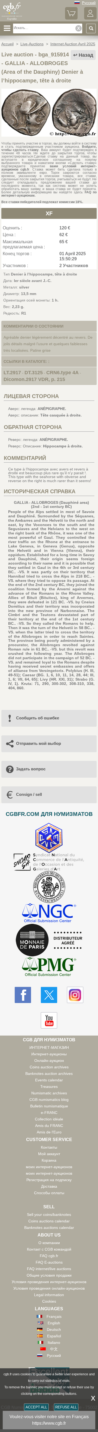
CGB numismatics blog (49, 1099)
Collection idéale (49, 1119)
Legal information (49, 1295)
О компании (49, 1243)
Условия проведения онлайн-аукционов (49, 1288)
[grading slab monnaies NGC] (49, 913)
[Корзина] (71, 18)
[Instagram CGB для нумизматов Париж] (75, 995)
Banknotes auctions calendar (49, 1227)
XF (49, 213)
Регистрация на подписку (49, 1180)
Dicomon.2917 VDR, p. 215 (34, 379)
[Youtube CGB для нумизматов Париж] (49, 1020)
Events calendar (49, 1080)
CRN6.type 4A (62, 372)
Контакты (49, 1147)
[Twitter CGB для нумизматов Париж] (49, 995)
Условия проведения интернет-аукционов (49, 1282)
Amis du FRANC (49, 1125)
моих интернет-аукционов (49, 1167)
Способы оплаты (49, 1193)
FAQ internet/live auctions (49, 1269)
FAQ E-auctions (49, 1262)
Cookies (49, 1301)
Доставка (49, 1186)
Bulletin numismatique (49, 1106)
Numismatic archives (49, 1093)
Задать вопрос (30, 769)
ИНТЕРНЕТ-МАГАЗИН (49, 1047)
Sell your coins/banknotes (49, 1214)
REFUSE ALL (66, 1407)
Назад (86, 55)
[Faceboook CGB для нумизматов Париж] (23, 995)
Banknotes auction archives (49, 1073)
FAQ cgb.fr (49, 1256)
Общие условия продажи (49, 1275)
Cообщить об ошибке (37, 718)
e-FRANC (49, 1112)
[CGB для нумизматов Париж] (11, 19)
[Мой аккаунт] (90, 18)
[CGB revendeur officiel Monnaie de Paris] (49, 940)
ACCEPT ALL (36, 1407)
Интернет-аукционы (49, 1054)
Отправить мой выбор (38, 743)
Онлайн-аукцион (49, 1060)
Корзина (49, 1160)
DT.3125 (33, 372)
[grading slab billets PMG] (49, 967)
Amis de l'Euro (49, 1132)
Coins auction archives (49, 1067)
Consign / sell (29, 794)
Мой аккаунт (49, 1154)
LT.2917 (12, 372)
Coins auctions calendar (49, 1221)
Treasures (49, 1086)
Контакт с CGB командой (49, 1249)
